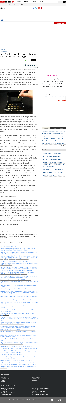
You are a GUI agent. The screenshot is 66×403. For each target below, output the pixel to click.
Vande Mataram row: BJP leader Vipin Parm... (54, 131)
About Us (3, 377)
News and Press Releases (7, 388)
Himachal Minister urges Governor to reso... (53, 141)
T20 (43, 81)
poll (57, 79)
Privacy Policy (35, 378)
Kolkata (61, 97)
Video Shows (4, 391)
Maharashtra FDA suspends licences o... (53, 159)
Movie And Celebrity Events (8, 392)
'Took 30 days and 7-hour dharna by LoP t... (53, 133)
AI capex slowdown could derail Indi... (52, 156)
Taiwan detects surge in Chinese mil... (52, 175)
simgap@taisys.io (15, 224)
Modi (60, 84)
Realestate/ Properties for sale (40, 394)
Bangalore (53, 99)
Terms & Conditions (37, 377)
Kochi (62, 99)
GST (47, 79)
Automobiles (35, 392)
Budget (59, 86)
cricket (54, 86)
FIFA (44, 86)
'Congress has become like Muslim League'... (53, 136)
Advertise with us (5, 378)
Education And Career (6, 390)
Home (19, 2)
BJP (53, 84)
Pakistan (49, 86)
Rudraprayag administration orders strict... (53, 138)
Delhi (45, 97)
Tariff (43, 79)
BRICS (57, 81)
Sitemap (3, 381)
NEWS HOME (2, 50)
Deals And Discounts (6, 394)
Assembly (51, 79)
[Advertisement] (41, 14)
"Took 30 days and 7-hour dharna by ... (53, 153)
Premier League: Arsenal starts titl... (52, 162)
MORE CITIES (62, 101)
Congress (49, 84)
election (61, 79)
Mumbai (54, 97)
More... (63, 145)
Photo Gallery (35, 390)
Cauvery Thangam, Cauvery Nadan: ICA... (53, 169)
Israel (44, 84)
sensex (61, 81)
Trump (48, 81)
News (26, 2)
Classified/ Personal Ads (38, 391)
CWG (56, 84)
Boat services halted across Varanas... (53, 172)
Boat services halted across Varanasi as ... (53, 143)
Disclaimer (35, 380)
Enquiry (3, 380)
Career (33, 2)
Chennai (45, 99)
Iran (52, 81)
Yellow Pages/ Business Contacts (40, 388)
